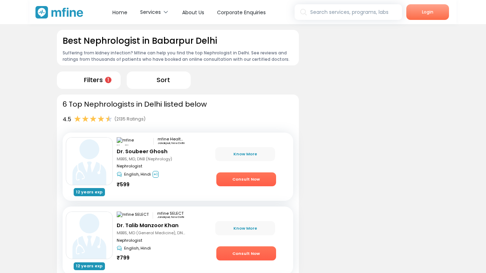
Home (119, 12)
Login (427, 12)
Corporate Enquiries (241, 12)
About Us (193, 12)
